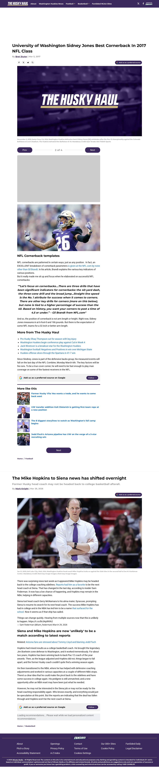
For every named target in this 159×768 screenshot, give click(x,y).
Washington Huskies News (51, 4)
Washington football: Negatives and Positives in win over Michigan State (56, 349)
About (33, 4)
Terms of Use (80, 748)
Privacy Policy (57, 748)
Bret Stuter (21, 56)
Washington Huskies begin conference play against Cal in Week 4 (52, 342)
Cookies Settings (82, 753)
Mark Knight (22, 488)
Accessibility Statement (28, 753)
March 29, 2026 (60, 624)
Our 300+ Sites (108, 743)
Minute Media (17, 760)
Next (92, 150)
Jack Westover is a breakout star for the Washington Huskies (50, 346)
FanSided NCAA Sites (102, 4)
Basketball (30, 726)
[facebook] (143, 4)
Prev (24, 150)
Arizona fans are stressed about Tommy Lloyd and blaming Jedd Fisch (61, 642)
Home (20, 459)
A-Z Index (55, 753)
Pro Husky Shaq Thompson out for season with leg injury (48, 339)
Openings (55, 743)
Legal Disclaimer (134, 748)
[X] (138, 4)
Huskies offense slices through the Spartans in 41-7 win (47, 353)
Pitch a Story (23, 748)
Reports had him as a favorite (70, 584)
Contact (78, 743)
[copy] (32, 62)
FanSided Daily (133, 743)
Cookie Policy (107, 748)
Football (29, 459)
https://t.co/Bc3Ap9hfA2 (40, 621)
